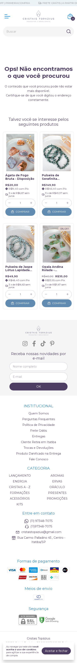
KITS (19, 504)
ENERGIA (20, 481)
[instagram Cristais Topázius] (25, 343)
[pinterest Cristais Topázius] (52, 343)
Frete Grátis (38, 430)
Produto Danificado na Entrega (38, 453)
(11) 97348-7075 (41, 521)
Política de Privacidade (38, 425)
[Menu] (8, 16)
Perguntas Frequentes (38, 419)
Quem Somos (39, 413)
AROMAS (57, 475)
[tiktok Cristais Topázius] (43, 343)
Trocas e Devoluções (38, 448)
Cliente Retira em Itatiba (38, 442)
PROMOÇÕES (57, 498)
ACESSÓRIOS (20, 498)
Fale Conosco (38, 459)
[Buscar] (68, 31)
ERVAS (57, 481)
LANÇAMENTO (20, 475)
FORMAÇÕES (20, 493)
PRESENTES (57, 493)
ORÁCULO (57, 487)
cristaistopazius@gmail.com (41, 532)
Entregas (38, 436)
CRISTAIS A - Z (19, 487)
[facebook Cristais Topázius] (34, 343)
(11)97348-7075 (41, 526)
